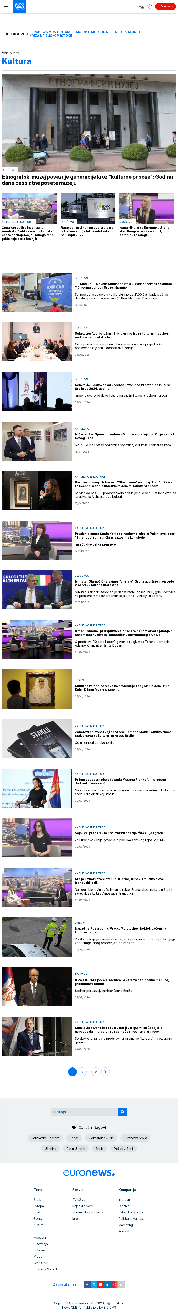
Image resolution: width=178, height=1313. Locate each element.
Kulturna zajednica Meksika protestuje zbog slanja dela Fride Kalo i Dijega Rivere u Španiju (122, 687)
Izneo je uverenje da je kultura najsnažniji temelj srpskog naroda (121, 395)
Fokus (79, 680)
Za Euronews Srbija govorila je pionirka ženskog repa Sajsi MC (120, 840)
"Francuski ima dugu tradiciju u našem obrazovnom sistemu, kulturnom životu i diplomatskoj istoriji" (125, 792)
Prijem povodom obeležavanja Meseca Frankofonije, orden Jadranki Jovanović (120, 781)
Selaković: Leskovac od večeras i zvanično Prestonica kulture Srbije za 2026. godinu (122, 386)
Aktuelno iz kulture (17, 222)
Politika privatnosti (131, 1218)
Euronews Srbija (135, 1138)
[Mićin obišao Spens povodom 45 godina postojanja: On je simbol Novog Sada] (37, 441)
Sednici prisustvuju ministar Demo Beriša (103, 991)
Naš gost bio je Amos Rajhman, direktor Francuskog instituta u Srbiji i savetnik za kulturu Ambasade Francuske (123, 891)
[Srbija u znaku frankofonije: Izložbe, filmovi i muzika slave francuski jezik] (37, 887)
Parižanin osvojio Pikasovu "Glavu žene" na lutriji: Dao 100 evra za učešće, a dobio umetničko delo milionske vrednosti (123, 484)
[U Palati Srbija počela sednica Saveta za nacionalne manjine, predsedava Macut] (37, 986)
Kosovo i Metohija (92, 32)
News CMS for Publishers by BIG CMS (89, 1307)
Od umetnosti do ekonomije (94, 742)
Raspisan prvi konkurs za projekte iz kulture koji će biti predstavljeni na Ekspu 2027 (87, 231)
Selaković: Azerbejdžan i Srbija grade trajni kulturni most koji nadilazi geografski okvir (122, 335)
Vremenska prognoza (88, 1212)
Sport (37, 1231)
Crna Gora (41, 1263)
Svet (37, 1212)
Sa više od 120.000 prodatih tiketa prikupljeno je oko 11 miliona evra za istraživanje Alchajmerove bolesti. (125, 494)
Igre (75, 1218)
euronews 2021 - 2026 (88, 1303)
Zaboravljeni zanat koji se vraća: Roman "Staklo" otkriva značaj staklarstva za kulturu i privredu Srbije (124, 733)
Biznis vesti (83, 575)
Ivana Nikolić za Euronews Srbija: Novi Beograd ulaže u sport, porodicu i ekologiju (144, 231)
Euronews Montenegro (51, 32)
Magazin (40, 1237)
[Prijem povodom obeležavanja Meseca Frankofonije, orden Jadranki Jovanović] (37, 788)
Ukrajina (50, 1148)
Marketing (126, 1225)
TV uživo (78, 1199)
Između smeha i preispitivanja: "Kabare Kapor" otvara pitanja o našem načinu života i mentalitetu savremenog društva (123, 633)
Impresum (125, 1199)
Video (38, 1256)
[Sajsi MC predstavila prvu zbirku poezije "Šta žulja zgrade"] (37, 837)
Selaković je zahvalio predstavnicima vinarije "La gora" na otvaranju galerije (123, 1040)
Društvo (8, 170)
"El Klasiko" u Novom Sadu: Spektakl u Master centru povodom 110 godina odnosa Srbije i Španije (123, 285)
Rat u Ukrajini (124, 32)
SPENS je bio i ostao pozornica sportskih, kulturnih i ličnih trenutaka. (123, 445)
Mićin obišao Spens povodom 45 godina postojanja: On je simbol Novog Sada (124, 436)
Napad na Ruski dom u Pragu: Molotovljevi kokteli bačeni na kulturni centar (120, 930)
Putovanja (41, 1244)
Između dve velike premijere (95, 544)
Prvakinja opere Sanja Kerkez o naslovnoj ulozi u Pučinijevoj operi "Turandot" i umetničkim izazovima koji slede (125, 535)
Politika (81, 327)
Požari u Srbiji (124, 1148)
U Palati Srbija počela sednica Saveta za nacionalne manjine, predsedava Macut (122, 982)
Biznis (38, 1218)
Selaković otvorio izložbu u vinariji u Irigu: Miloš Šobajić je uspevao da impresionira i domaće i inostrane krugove (118, 1029)
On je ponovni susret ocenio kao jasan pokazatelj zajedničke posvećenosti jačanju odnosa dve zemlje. (119, 346)
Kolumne (40, 1250)
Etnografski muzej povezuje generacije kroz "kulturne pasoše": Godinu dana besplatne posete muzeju (87, 180)
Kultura (38, 1225)
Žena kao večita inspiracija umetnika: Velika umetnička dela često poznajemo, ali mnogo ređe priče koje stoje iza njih (28, 233)
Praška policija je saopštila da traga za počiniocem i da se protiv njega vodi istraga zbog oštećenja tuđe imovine (125, 941)
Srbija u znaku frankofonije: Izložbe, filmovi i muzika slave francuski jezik (119, 880)
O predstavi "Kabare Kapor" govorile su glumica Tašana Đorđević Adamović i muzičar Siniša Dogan (122, 643)
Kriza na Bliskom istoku (51, 35)
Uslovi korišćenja (131, 1212)
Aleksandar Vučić (101, 1138)
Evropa (80, 922)
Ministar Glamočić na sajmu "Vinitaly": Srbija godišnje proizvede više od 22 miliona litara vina (124, 583)
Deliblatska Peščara (45, 1138)
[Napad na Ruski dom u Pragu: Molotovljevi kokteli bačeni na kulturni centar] (37, 937)
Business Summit (45, 1269)
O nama (124, 1206)
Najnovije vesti (82, 1206)
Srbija (100, 1148)
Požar (74, 1138)
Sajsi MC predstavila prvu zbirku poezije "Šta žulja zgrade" (120, 833)
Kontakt (124, 1231)
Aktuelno (82, 428)
